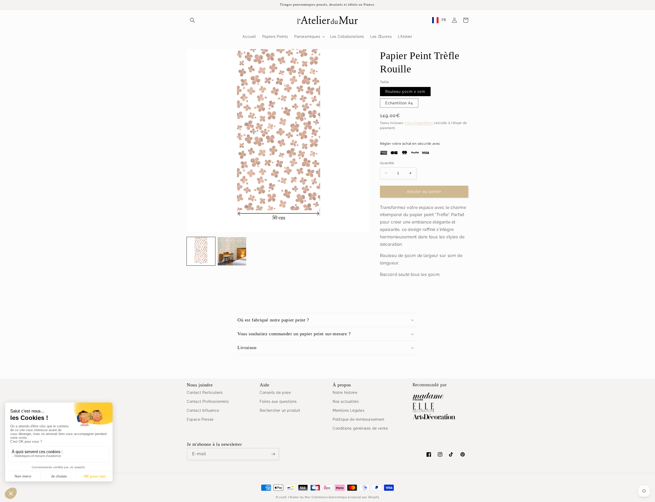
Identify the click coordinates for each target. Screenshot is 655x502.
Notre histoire (345, 393)
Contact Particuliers (205, 393)
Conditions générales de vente (360, 428)
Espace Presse (200, 419)
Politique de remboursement (359, 419)
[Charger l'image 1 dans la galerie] (201, 251)
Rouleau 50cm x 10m (405, 92)
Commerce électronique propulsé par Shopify (345, 497)
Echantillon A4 (399, 103)
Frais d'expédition (419, 123)
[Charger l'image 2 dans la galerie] (232, 251)
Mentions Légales (349, 410)
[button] (192, 20)
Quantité (387, 163)
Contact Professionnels (208, 401)
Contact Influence (203, 410)
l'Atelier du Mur (299, 497)
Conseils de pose (275, 393)
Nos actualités (346, 401)
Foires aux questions (278, 401)
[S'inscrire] (273, 454)
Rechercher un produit (280, 410)
